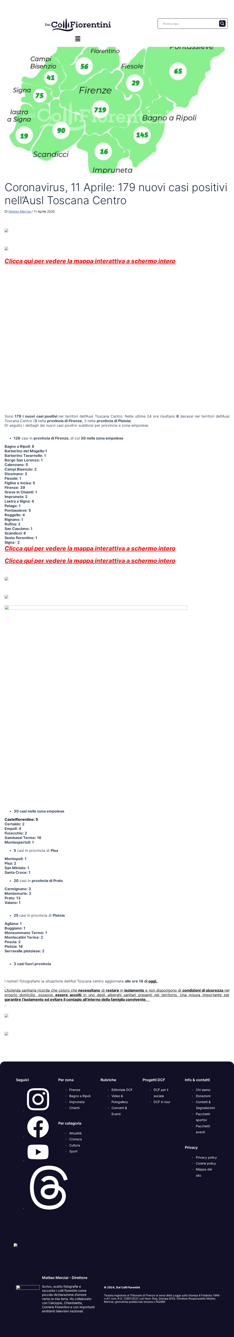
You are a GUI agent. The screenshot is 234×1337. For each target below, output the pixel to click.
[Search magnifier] (222, 23)
